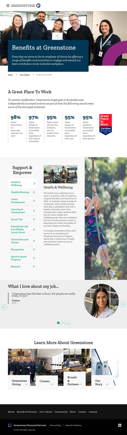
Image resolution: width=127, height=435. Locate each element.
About (11, 411)
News (73, 411)
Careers (82, 411)
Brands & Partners (27, 411)
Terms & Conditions (73, 425)
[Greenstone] (26, 5)
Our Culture (45, 411)
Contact (93, 411)
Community (61, 411)
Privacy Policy (55, 425)
